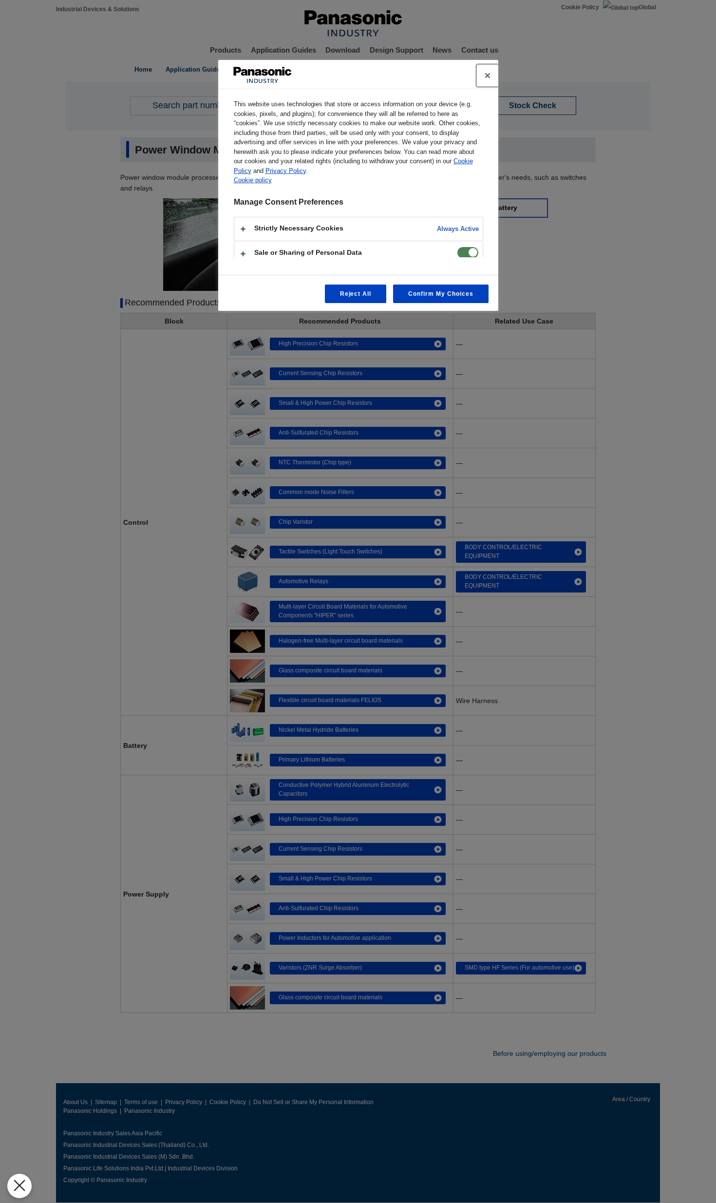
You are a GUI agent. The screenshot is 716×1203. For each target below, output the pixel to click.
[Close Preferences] (19, 1186)
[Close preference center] (487, 75)
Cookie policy (253, 180)
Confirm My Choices (440, 293)
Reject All (356, 293)
